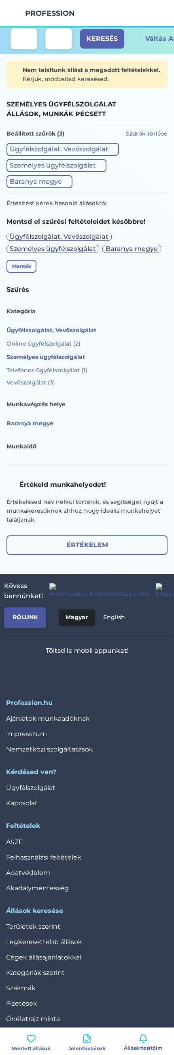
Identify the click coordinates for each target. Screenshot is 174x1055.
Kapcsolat (22, 803)
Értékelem (87, 545)
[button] (62, 149)
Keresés (102, 38)
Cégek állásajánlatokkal (43, 957)
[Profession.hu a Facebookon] (96, 591)
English (114, 617)
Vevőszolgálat (30, 382)
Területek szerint (33, 926)
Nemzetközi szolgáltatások (49, 749)
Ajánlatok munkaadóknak (48, 718)
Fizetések (21, 1003)
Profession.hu (50, 13)
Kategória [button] (21, 311)
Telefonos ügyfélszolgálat (46, 370)
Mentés (21, 266)
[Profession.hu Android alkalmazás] (111, 672)
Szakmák (21, 988)
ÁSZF (14, 842)
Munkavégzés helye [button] (36, 404)
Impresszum (26, 734)
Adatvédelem (28, 873)
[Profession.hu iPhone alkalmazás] (53, 672)
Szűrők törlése (147, 133)
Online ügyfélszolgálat (43, 343)
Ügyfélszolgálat (30, 788)
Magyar (77, 617)
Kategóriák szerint (35, 972)
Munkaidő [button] (21, 446)
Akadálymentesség (37, 888)
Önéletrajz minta (33, 1019)
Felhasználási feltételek (43, 857)
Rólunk (25, 617)
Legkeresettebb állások (44, 942)
